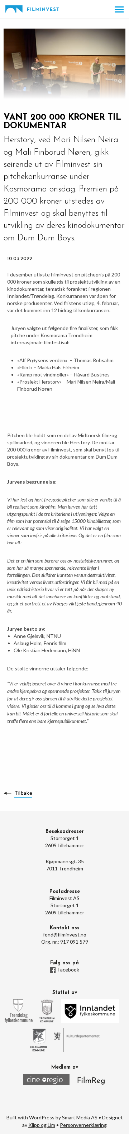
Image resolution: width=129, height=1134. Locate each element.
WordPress (41, 1117)
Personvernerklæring (83, 1125)
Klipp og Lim (41, 1125)
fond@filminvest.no (64, 934)
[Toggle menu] (119, 9)
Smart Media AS (79, 1117)
